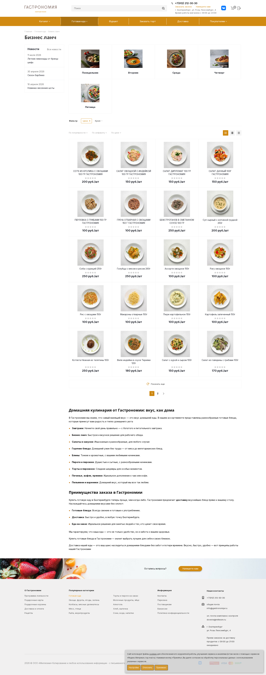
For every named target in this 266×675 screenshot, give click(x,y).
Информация (164, 590)
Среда (176, 72)
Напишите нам (203, 6)
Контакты (162, 596)
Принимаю (161, 667)
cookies (153, 654)
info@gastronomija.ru (217, 608)
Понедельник (90, 72)
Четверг (219, 72)
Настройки (134, 667)
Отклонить (147, 667)
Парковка (162, 600)
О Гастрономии (32, 590)
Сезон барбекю (36, 75)
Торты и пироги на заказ (125, 596)
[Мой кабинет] (240, 8)
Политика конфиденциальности (173, 613)
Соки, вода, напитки (123, 613)
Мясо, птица (75, 608)
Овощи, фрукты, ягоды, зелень (84, 600)
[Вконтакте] (223, 8)
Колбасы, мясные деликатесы (84, 604)
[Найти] (163, 8)
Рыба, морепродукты (79, 613)
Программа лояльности (36, 596)
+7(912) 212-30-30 (186, 3)
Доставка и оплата (34, 608)
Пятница (90, 107)
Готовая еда (75, 596)
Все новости (54, 49)
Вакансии (162, 608)
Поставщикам (164, 604)
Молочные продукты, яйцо (126, 600)
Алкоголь (118, 604)
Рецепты (28, 613)
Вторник (133, 72)
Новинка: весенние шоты (41, 88)
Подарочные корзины (35, 604)
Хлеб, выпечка (120, 608)
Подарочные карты (33, 600)
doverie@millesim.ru (216, 619)
